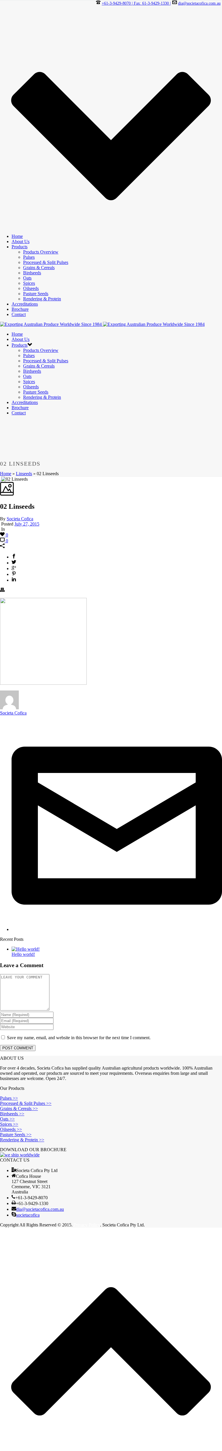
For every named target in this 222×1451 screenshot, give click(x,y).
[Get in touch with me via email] (117, 929)
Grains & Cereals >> (19, 1108)
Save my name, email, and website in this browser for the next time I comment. (79, 1037)
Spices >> (9, 1124)
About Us (20, 241)
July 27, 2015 (26, 523)
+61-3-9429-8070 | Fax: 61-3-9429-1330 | (136, 3)
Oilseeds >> (11, 1129)
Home (17, 236)
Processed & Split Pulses (45, 262)
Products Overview (40, 251)
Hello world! (23, 954)
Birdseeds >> (12, 1113)
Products (19, 246)
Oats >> (7, 1118)
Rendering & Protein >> (22, 1139)
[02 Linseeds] (0, 479)
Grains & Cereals (39, 267)
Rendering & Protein (42, 298)
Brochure (20, 309)
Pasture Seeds (35, 293)
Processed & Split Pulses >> (25, 1103)
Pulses (29, 257)
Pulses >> (9, 1098)
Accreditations (25, 304)
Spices (29, 283)
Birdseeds (32, 272)
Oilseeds (31, 288)
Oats (27, 277)
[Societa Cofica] (102, 324)
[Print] (2, 590)
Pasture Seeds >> (16, 1134)
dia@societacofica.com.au (199, 3)
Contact (19, 314)
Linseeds (24, 473)
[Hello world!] (26, 949)
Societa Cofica (20, 518)
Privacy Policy (87, 1224)
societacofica (28, 1215)
